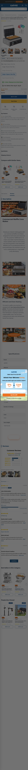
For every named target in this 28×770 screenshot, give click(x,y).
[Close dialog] (26, 371)
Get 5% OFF (14, 395)
